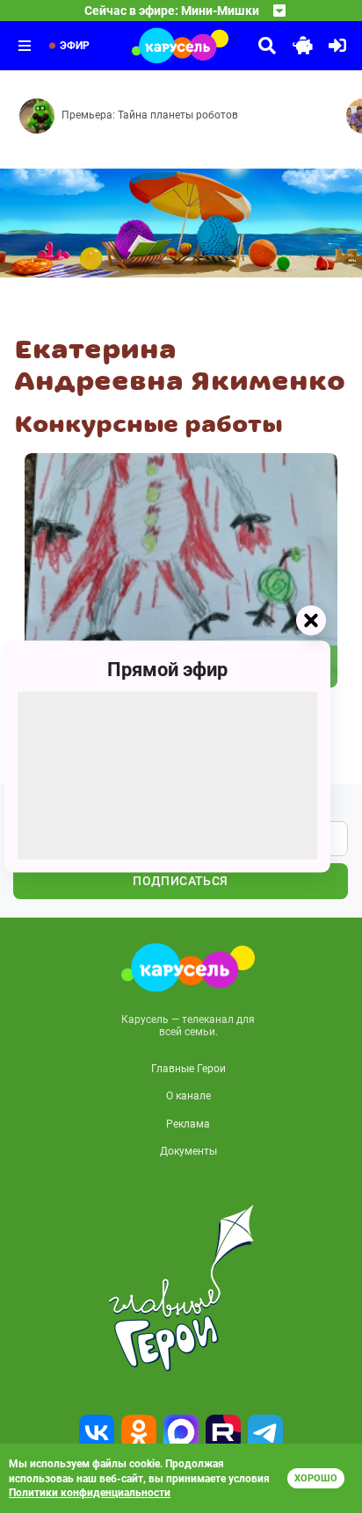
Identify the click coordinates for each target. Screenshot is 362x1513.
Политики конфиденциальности (89, 1493)
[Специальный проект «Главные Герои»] (181, 1288)
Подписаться (180, 881)
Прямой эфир (167, 669)
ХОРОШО (315, 1478)
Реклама (188, 1124)
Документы (188, 1151)
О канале (188, 1096)
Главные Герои (188, 1069)
